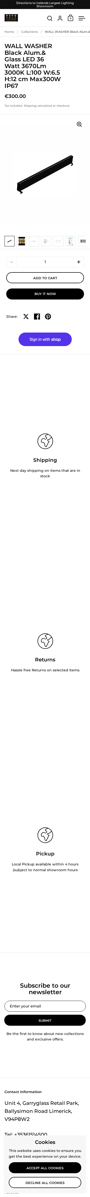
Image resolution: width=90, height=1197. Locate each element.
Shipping (30, 105)
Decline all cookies (45, 1183)
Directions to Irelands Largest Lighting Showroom (45, 4)
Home (9, 32)
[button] (79, 262)
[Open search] (49, 18)
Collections (29, 32)
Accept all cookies (45, 1168)
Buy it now (45, 294)
